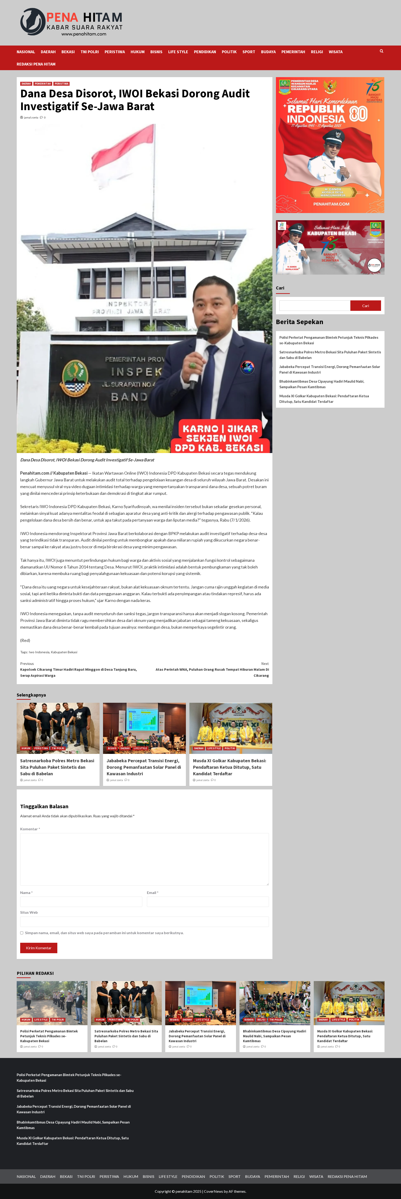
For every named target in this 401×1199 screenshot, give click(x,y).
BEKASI (68, 51)
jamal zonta (31, 117)
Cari (280, 288)
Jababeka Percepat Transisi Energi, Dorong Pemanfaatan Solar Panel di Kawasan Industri (144, 767)
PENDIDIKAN (205, 51)
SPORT (249, 51)
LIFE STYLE (178, 51)
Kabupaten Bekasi (64, 652)
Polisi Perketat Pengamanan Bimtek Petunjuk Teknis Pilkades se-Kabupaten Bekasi (328, 340)
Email (152, 892)
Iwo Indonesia (39, 652)
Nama (26, 892)
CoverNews (213, 1191)
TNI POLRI (90, 51)
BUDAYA (268, 51)
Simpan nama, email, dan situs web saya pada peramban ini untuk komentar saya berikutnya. (104, 932)
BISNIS (156, 51)
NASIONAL (26, 51)
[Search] (382, 51)
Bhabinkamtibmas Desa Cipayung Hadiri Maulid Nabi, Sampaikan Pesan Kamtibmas (321, 384)
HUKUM (138, 51)
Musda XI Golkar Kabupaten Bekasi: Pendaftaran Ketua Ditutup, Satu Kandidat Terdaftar (229, 767)
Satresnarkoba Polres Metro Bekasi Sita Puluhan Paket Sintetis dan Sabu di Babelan (57, 767)
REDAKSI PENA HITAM (36, 64)
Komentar (30, 829)
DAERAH (48, 51)
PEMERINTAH (293, 51)
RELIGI (317, 51)
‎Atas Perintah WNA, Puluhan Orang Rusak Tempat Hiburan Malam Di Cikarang (212, 669)
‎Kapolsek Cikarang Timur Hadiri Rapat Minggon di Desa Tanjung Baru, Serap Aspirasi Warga (78, 669)
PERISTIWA (115, 51)
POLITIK (229, 51)
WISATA (336, 51)
